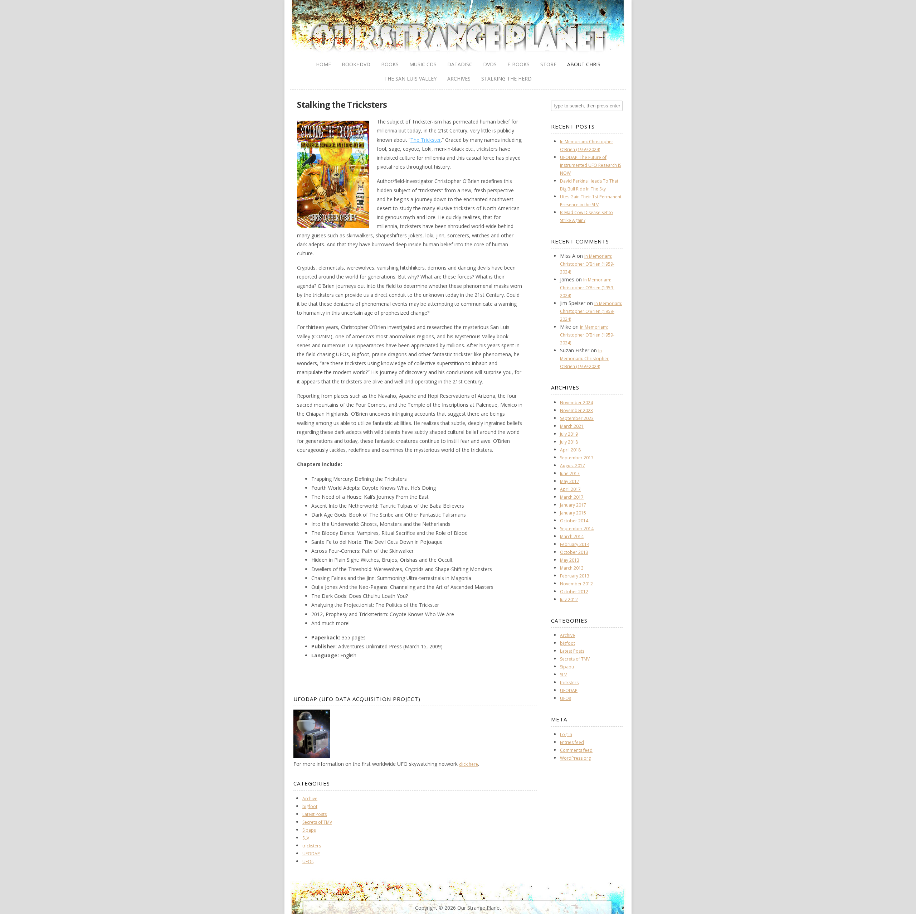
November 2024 (576, 403)
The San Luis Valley (410, 78)
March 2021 (572, 426)
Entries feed (572, 742)
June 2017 (570, 473)
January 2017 (573, 505)
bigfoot (309, 806)
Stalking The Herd (506, 78)
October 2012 (574, 592)
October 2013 (574, 552)
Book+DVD (356, 64)
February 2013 (574, 576)
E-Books (518, 64)
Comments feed (576, 750)
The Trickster (425, 139)
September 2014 (577, 529)
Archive (309, 798)
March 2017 (572, 497)
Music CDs (423, 64)
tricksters (311, 846)
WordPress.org (575, 758)
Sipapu (309, 830)
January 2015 (573, 513)
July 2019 (569, 434)
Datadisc (459, 64)
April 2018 (570, 450)
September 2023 (577, 418)
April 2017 (570, 489)
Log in (566, 734)
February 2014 (574, 544)
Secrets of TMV (317, 822)
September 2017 (577, 458)
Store (548, 64)
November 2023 (576, 410)
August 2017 (572, 466)
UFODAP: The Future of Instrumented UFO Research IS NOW (590, 165)
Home (323, 64)
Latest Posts (314, 814)
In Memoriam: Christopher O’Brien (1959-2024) (587, 264)
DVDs (490, 64)
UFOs (307, 862)
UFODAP (311, 854)
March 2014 (572, 536)
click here (468, 764)
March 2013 (572, 568)
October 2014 (574, 521)
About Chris (583, 64)
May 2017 (569, 481)
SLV (305, 838)
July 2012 (569, 599)
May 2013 (569, 560)
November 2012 (576, 584)
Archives (459, 78)
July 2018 (569, 442)
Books (390, 64)
